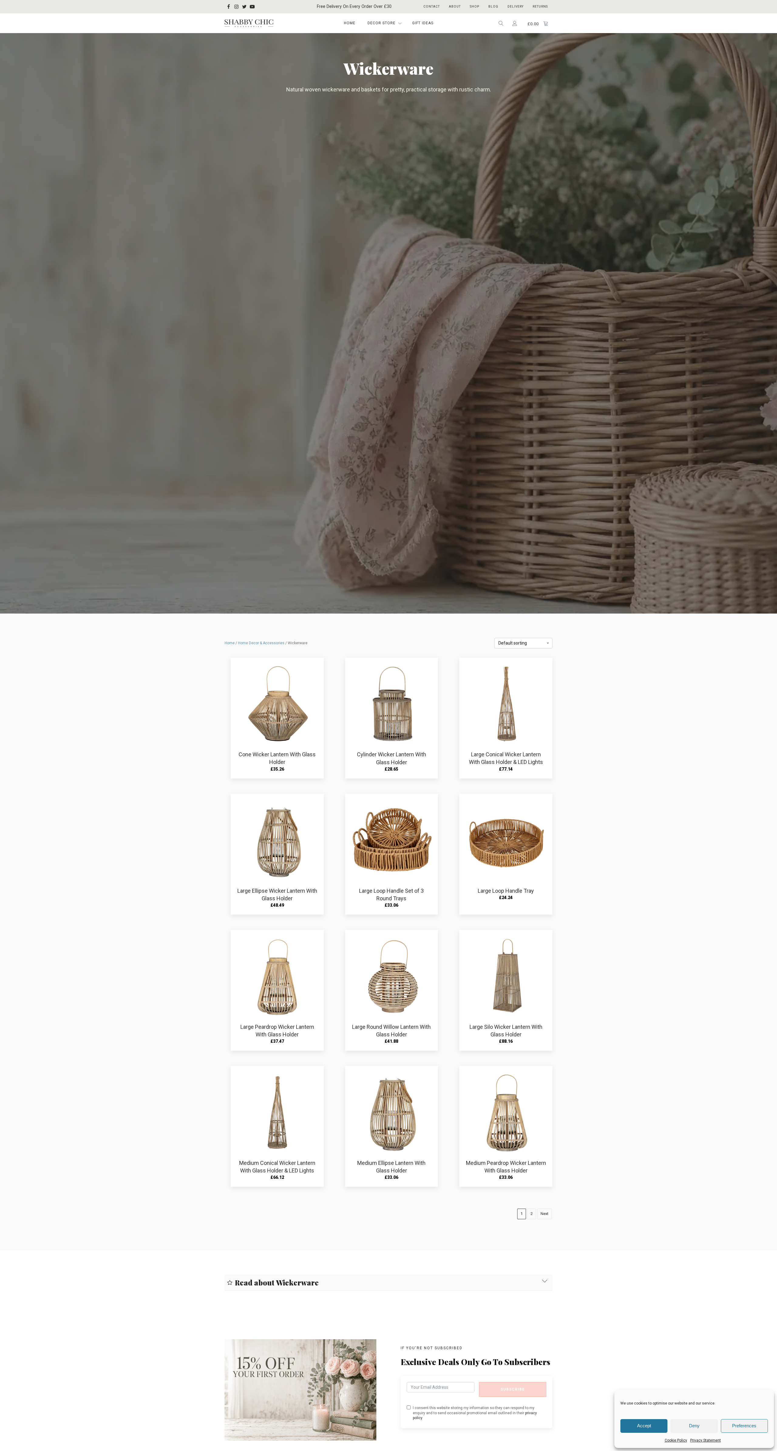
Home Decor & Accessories (261, 643)
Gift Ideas (422, 23)
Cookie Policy (676, 1440)
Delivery (515, 6)
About (455, 6)
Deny (694, 1425)
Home (349, 23)
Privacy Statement (705, 1440)
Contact (431, 6)
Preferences (744, 1425)
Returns (540, 6)
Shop (474, 6)
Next (544, 1213)
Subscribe (512, 1389)
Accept (644, 1425)
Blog (493, 6)
